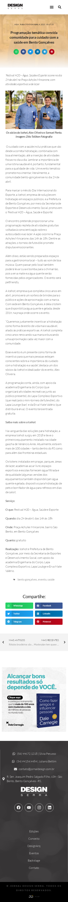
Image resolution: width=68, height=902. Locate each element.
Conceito (33, 838)
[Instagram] (39, 807)
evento (42, 579)
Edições (34, 831)
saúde (51, 579)
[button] (52, 7)
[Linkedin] (49, 807)
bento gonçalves (27, 579)
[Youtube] (29, 807)
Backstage (34, 860)
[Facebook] (18, 807)
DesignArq (33, 846)
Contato (34, 868)
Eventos (34, 853)
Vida (16, 24)
